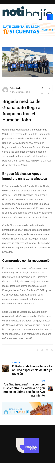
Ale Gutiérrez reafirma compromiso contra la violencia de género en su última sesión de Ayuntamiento (24, 390)
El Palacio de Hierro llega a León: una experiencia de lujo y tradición (32, 369)
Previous (16, 362)
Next (42, 380)
